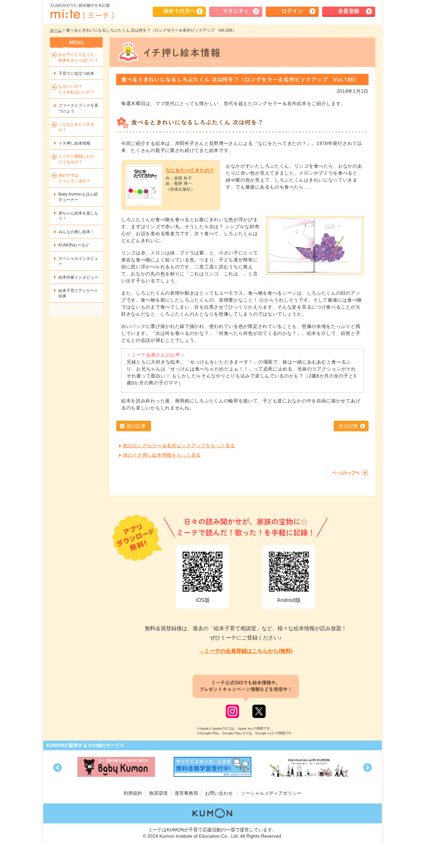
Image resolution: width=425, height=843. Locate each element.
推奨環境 (158, 793)
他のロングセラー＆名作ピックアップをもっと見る (179, 445)
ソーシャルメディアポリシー (271, 793)
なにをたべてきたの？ (190, 170)
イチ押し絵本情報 (74, 143)
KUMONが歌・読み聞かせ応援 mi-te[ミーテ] (82, 11)
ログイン (292, 11)
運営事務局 (186, 793)
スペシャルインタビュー (78, 261)
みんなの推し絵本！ (76, 231)
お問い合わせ (219, 793)
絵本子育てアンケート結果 (78, 293)
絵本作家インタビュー (78, 277)
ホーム (56, 30)
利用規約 (133, 793)
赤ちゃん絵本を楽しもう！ (78, 216)
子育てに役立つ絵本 (76, 73)
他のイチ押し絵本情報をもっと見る (162, 455)
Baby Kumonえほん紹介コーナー (78, 197)
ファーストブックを (78, 108)
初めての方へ (179, 11)
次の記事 (348, 426)
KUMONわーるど (73, 245)
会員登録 (348, 11)
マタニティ (235, 11)
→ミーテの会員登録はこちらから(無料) (246, 651)
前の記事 (136, 426)
